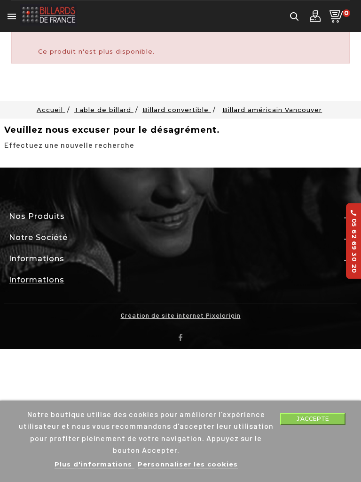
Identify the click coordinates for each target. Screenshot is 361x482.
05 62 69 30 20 (354, 241)
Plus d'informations (94, 464)
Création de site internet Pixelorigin (181, 315)
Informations (36, 279)
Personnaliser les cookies (188, 464)
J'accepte (313, 418)
